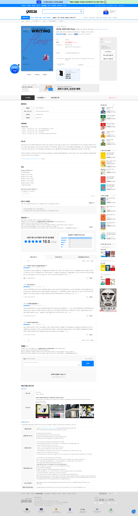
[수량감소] (104, 42)
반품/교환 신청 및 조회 (47, 428)
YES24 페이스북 (102, 493)
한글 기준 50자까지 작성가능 (31, 362)
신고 (44, 267)
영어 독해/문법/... (52, 21)
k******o (103, 274)
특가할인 (105, 17)
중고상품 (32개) (60, 65)
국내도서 (27, 21)
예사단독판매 (92, 17)
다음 (31, 261)
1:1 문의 (54, 428)
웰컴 (23, 21)
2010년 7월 (103, 249)
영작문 (61, 21)
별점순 (92, 261)
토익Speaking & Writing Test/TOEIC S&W (47, 133)
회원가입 (99, 5)
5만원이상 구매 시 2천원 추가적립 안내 (80, 47)
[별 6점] (30, 358)
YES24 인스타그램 (106, 493)
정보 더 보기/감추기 (67, 34)
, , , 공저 (68, 31)
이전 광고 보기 (115, 13)
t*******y (33, 286)
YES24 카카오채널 (100, 493)
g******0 (103, 260)
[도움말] (62, 45)
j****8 (102, 247)
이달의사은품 (99, 17)
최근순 (83, 261)
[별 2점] (27, 358)
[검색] (81, 11)
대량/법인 (115, 17)
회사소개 (23, 493)
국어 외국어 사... (36, 21)
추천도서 (110, 17)
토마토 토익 (63, 26)
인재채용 (27, 493)
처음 (24, 261)
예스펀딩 (62, 17)
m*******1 (33, 305)
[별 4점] (28, 358)
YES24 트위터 (104, 493)
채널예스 (55, 17)
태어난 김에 (68, 74)
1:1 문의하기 (98, 503)
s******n (33, 324)
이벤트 (40, 17)
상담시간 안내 (112, 503)
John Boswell (75, 31)
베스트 (32, 17)
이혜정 (61, 31)
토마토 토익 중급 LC (110, 123)
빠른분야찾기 (25, 17)
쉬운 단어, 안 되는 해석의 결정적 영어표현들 (111, 234)
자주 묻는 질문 (105, 503)
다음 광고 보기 (116, 13)
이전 (26, 261)
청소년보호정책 (47, 493)
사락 (58, 17)
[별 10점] (34, 358)
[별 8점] (32, 358)
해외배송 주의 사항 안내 (108, 46)
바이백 (44, 17)
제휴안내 (64, 493)
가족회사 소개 (112, 493)
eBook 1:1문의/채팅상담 (110, 500)
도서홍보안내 (53, 493)
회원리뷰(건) (71, 34)
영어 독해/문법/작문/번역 (44, 128)
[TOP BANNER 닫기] (136, 2)
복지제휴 (69, 493)
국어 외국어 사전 (30, 128)
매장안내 (49, 17)
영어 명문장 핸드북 (110, 222)
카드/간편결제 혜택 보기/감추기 (80, 53)
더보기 (113, 105)
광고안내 (59, 493)
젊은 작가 (86, 17)
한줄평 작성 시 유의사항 (93, 358)
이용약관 (32, 493)
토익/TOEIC (41, 131)
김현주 (57, 31)
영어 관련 (103, 263)
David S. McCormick (67, 31)
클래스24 (67, 17)
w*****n (32, 267)
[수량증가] (111, 42)
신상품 (36, 17)
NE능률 (83, 31)
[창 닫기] (78, 70)
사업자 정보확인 (64, 502)
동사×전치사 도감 (110, 169)
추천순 (87, 261)
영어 (45, 21)
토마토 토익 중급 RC (110, 115)
